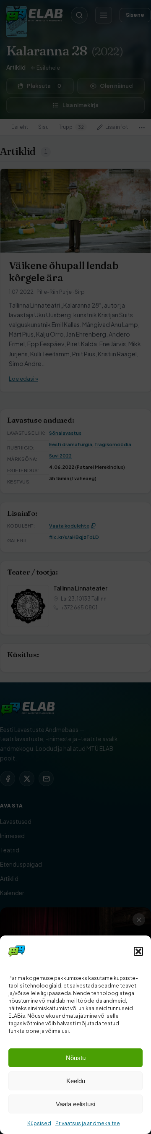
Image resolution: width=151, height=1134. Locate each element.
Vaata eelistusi (75, 1104)
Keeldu (75, 1080)
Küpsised (39, 1123)
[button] (138, 951)
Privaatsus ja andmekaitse (87, 1123)
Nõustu (76, 1057)
